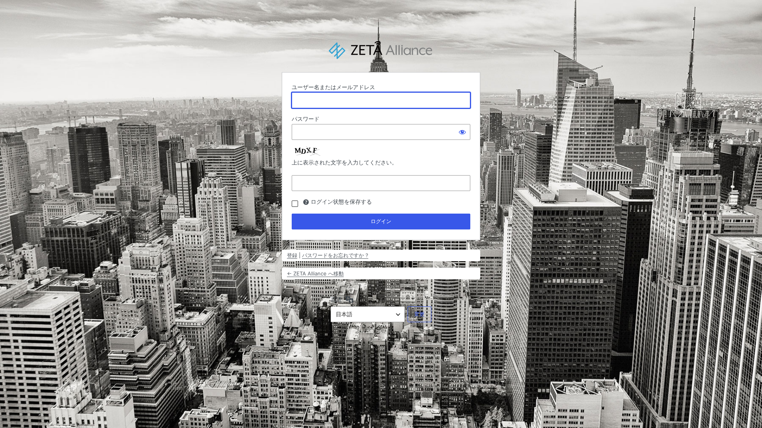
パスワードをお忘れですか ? (335, 255)
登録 (292, 255)
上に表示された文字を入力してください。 (344, 162)
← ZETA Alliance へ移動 (315, 273)
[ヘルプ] (306, 202)
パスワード (305, 118)
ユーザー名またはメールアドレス (333, 87)
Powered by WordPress (381, 50)
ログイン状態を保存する (341, 201)
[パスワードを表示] (462, 132)
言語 (336, 299)
